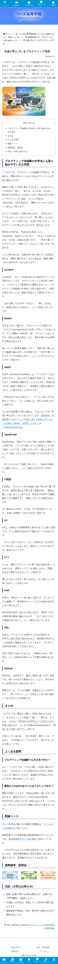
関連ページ (12, 144)
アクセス (43, 951)
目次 (25, 123)
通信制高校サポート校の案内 (23, 839)
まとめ (10, 136)
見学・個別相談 (43, 947)
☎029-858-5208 (29, 955)
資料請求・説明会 (15, 147)
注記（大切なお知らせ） (18, 151)
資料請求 (15, 951)
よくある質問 (13, 140)
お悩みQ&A (15, 947)
